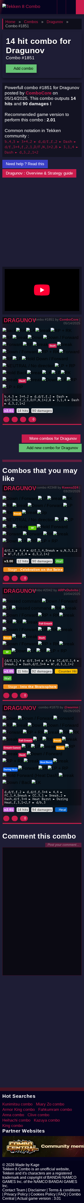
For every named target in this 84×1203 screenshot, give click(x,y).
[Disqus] (42, 913)
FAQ (62, 1194)
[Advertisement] (42, 222)
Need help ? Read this (25, 164)
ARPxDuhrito (68, 590)
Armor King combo (18, 1109)
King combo (12, 1125)
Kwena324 (70, 487)
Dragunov (20, 320)
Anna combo (13, 1115)
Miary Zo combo (50, 1104)
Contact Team (13, 1190)
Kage (35, 1165)
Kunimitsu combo (17, 1104)
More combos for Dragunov (52, 438)
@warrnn (71, 707)
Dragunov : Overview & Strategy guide (39, 173)
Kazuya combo (47, 1120)
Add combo (22, 68)
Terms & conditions (64, 1190)
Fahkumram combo (55, 1109)
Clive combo (38, 1115)
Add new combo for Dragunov (51, 448)
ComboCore (39, 92)
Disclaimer (37, 1190)
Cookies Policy (43, 1194)
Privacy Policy (16, 1194)
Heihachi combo (16, 1120)
